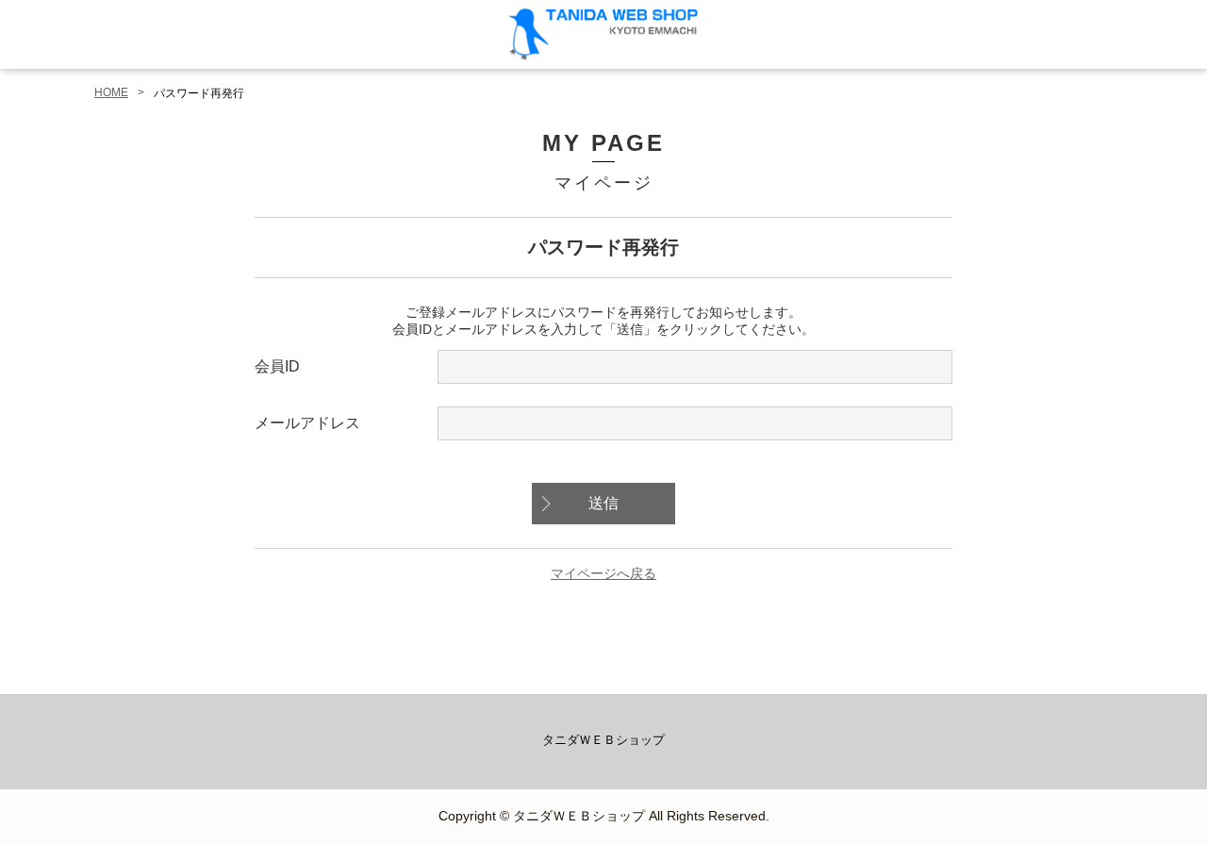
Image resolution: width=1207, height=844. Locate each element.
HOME (111, 92)
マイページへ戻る (603, 573)
